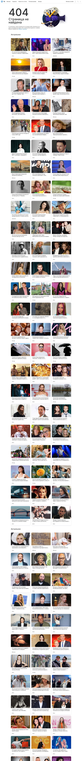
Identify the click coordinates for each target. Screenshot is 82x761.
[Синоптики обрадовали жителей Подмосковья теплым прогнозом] (20, 454)
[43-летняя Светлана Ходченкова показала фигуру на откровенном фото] (61, 725)
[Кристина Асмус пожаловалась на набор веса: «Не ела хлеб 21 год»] (41, 393)
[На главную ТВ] (4, 1)
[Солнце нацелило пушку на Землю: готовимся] (41, 536)
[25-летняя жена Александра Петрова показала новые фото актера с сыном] (41, 108)
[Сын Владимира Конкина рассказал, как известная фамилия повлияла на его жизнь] (20, 108)
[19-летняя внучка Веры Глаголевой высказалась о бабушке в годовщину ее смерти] (41, 190)
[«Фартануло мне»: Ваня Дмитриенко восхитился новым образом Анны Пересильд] (41, 230)
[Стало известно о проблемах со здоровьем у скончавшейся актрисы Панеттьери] (20, 664)
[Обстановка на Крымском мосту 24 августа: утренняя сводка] (20, 515)
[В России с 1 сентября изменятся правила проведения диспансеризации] (61, 47)
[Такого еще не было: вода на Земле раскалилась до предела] (20, 68)
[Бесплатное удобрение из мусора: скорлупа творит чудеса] (20, 332)
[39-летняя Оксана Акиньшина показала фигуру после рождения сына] (20, 230)
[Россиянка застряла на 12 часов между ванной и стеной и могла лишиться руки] (20, 210)
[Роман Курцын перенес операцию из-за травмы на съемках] (41, 271)
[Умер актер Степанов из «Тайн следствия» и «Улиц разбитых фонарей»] (61, 210)
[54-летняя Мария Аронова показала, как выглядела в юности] (41, 149)
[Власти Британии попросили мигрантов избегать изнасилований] (20, 169)
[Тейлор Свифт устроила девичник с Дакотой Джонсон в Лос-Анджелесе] (61, 536)
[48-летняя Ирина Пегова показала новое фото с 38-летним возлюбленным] (41, 169)
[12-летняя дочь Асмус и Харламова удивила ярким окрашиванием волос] (61, 312)
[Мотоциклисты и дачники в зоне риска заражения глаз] (41, 291)
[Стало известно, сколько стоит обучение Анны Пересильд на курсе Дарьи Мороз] (61, 169)
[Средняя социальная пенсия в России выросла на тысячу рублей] (41, 576)
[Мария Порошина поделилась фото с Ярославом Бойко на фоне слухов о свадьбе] (41, 47)
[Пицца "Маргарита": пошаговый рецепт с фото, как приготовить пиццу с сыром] (41, 373)
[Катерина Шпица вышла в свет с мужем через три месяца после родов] (61, 88)
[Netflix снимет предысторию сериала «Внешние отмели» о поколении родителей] (20, 373)
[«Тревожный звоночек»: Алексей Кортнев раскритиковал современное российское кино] (41, 745)
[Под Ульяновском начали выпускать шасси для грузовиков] (20, 495)
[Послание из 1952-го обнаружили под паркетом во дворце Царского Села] (41, 664)
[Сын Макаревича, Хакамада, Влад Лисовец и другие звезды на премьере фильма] (61, 68)
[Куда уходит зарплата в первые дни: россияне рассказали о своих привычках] (61, 597)
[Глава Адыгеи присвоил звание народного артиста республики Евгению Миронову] (41, 413)
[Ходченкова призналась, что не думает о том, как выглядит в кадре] (20, 536)
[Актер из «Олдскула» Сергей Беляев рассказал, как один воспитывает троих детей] (61, 704)
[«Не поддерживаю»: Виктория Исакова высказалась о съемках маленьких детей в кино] (41, 725)
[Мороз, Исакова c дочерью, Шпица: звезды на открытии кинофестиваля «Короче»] (61, 230)
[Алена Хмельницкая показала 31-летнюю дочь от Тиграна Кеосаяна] (20, 190)
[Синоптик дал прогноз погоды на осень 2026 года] (20, 129)
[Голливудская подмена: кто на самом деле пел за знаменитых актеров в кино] (61, 454)
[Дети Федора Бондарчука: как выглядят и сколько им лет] (61, 684)
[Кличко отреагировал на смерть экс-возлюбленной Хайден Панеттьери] (41, 129)
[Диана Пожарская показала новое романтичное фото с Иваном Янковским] (61, 413)
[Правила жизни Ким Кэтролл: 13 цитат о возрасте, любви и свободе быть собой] (41, 495)
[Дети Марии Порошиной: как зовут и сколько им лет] (41, 684)
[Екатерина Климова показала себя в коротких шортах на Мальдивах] (61, 745)
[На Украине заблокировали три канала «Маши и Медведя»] (20, 556)
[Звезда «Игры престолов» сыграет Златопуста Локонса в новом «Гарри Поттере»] (20, 576)
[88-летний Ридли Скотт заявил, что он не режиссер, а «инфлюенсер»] (61, 576)
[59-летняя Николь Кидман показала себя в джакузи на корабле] (41, 251)
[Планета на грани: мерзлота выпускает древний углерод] (20, 352)
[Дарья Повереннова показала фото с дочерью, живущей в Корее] (20, 149)
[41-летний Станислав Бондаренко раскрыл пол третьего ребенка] (61, 373)
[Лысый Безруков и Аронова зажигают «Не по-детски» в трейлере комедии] (41, 454)
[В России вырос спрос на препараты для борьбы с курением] (41, 88)
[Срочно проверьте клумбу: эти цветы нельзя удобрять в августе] (41, 474)
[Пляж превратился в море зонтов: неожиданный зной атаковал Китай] (20, 637)
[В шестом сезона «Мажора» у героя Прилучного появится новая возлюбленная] (20, 393)
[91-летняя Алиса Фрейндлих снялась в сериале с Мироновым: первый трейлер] (20, 47)
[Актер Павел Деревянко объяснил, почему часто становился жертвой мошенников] (41, 352)
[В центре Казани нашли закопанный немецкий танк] (61, 108)
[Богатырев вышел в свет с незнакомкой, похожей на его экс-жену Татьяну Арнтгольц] (61, 434)
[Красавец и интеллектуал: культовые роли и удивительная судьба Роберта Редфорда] (20, 251)
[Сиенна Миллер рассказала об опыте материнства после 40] (61, 332)
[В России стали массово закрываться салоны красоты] (61, 664)
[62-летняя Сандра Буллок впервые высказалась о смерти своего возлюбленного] (61, 291)
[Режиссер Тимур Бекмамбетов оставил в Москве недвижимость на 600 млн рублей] (41, 704)
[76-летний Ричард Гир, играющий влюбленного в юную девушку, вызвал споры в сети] (20, 312)
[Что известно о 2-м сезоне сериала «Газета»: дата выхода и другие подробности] (41, 597)
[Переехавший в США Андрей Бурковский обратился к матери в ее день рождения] (20, 684)
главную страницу (22, 29)
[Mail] (2, 1)
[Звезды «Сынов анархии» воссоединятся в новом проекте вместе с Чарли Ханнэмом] (61, 515)
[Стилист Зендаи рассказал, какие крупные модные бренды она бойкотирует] (20, 474)
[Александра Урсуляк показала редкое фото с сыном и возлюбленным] (20, 745)
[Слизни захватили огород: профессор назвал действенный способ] (61, 190)
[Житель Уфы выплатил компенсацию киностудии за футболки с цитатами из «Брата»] (20, 617)
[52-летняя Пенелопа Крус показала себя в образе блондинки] (41, 210)
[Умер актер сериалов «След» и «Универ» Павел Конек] (61, 149)
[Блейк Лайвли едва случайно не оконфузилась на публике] (20, 271)
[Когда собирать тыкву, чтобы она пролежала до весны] (61, 617)
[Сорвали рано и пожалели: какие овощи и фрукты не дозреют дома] (20, 597)
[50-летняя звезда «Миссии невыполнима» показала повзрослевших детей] (41, 434)
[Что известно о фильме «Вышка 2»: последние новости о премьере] (41, 312)
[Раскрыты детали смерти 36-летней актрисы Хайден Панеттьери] (41, 68)
